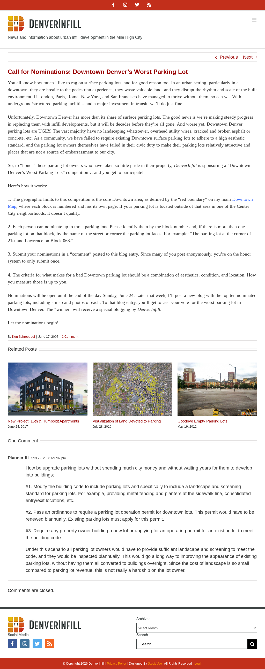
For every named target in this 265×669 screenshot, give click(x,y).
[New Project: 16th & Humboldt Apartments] (47, 365)
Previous (229, 57)
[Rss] (49, 643)
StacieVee (155, 663)
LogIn (198, 663)
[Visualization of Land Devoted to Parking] (132, 365)
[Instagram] (25, 643)
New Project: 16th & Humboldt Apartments (43, 421)
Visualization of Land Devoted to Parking (127, 421)
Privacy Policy (117, 663)
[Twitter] (37, 643)
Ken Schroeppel (23, 337)
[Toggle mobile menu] (254, 19)
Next (248, 57)
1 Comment (70, 337)
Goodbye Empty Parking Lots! (203, 421)
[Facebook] (12, 643)
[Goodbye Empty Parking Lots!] (217, 365)
